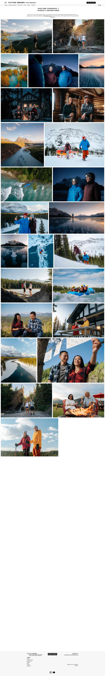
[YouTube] (100, 5)
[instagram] (98, 5)
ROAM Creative (48, 16)
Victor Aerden (16, 3)
